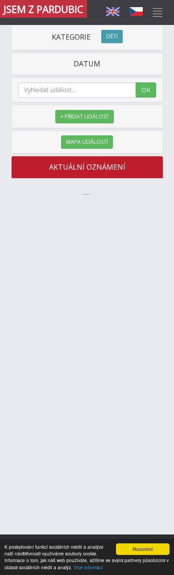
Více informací (88, 567)
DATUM (87, 64)
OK (145, 90)
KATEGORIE (85, 37)
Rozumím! (143, 549)
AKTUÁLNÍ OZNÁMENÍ (87, 167)
